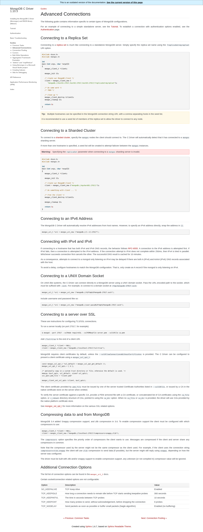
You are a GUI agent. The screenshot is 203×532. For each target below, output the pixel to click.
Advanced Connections (21, 48)
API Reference (15, 77)
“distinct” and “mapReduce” (22, 63)
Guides (44, 9)
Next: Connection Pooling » (154, 518)
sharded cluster (63, 137)
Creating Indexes (18, 70)
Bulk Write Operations (20, 55)
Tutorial (13, 28)
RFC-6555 (133, 248)
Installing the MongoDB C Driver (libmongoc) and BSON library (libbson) (22, 21)
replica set (61, 45)
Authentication (15, 33)
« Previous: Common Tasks (76, 518)
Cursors (15, 53)
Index (12, 89)
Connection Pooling (19, 50)
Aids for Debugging (19, 72)
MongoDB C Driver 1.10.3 (21, 10)
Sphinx (88, 526)
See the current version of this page (125, 2)
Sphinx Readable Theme (119, 526)
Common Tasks (18, 45)
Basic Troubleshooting (18, 38)
